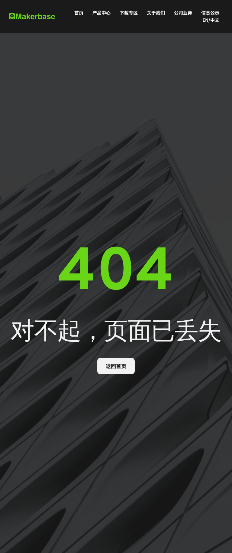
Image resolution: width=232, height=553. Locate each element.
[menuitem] (79, 12)
